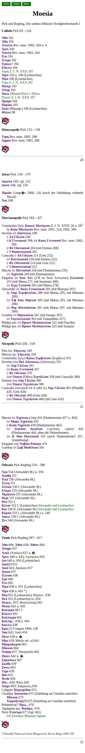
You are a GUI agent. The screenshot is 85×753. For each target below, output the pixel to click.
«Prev (6, 4)
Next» (26, 4)
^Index (16, 4)
